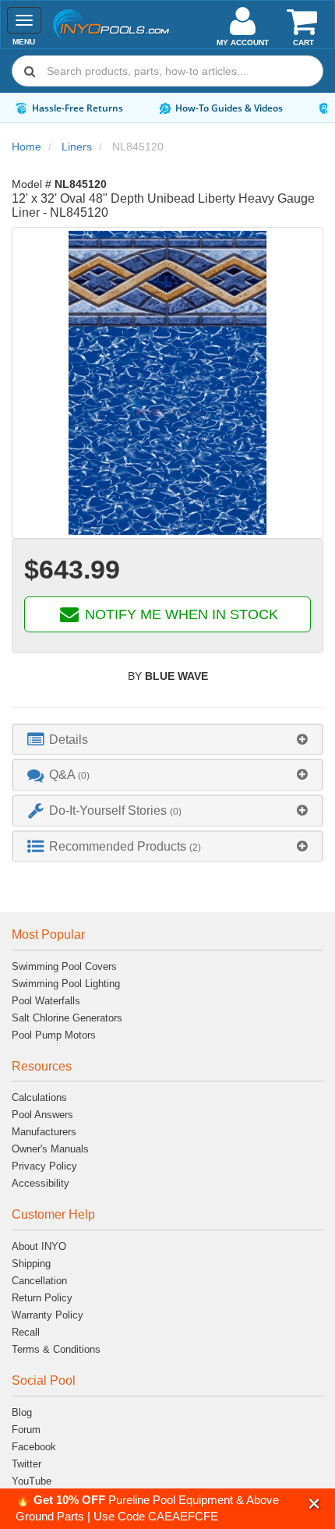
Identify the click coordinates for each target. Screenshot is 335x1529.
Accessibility (40, 1183)
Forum (26, 1429)
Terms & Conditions (56, 1349)
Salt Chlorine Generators (67, 1018)
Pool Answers (42, 1114)
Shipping (31, 1263)
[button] (314, 1503)
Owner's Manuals (50, 1149)
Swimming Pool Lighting (66, 983)
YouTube (31, 1481)
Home (26, 146)
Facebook (34, 1447)
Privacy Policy (44, 1166)
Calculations (39, 1097)
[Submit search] (30, 71)
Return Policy (42, 1298)
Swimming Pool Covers (64, 966)
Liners (77, 146)
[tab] (167, 739)
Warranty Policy (47, 1315)
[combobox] (167, 71)
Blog (22, 1412)
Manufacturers (44, 1132)
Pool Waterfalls (46, 1001)
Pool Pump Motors (54, 1035)
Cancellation (39, 1281)
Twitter (26, 1464)
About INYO (39, 1246)
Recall (26, 1332)
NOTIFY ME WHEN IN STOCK (179, 614)
